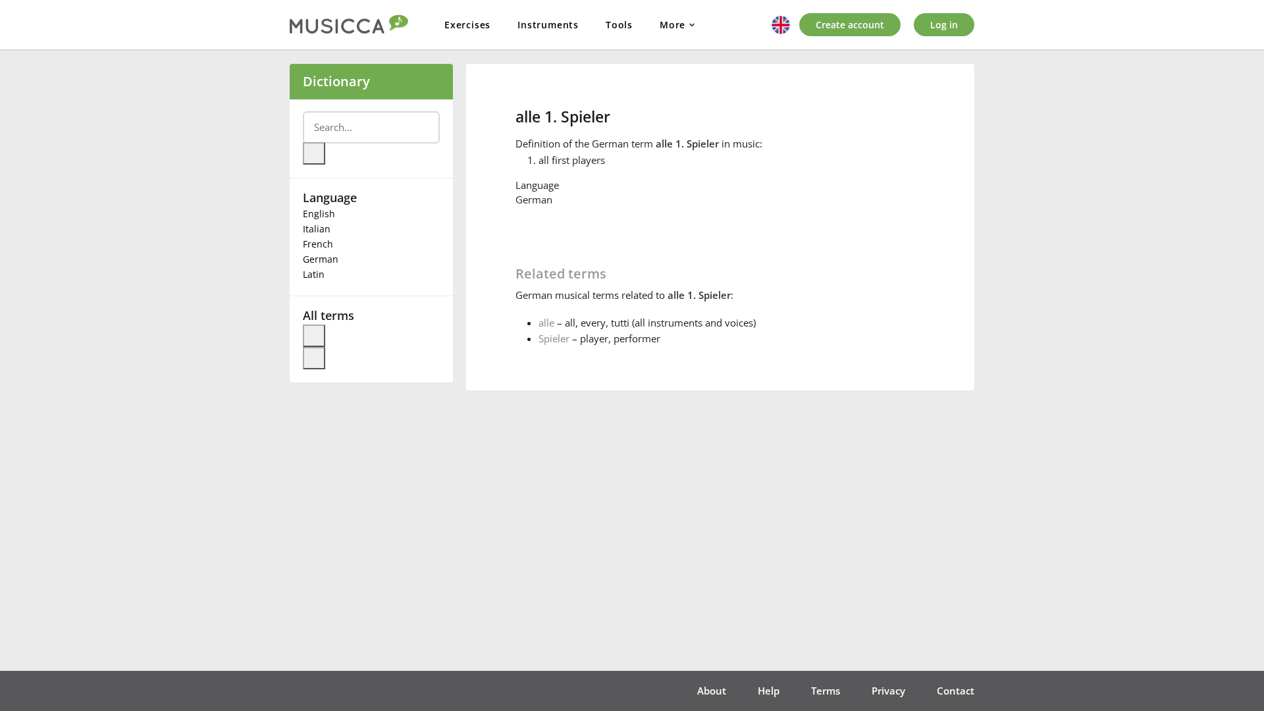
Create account (850, 24)
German (320, 259)
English (319, 213)
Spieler (554, 338)
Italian (316, 229)
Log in (944, 24)
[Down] (314, 358)
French (318, 244)
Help (768, 690)
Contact (955, 690)
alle (546, 322)
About (711, 690)
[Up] (314, 336)
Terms (825, 690)
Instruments (548, 24)
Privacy (888, 690)
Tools (619, 24)
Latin (314, 274)
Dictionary (336, 81)
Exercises (467, 24)
